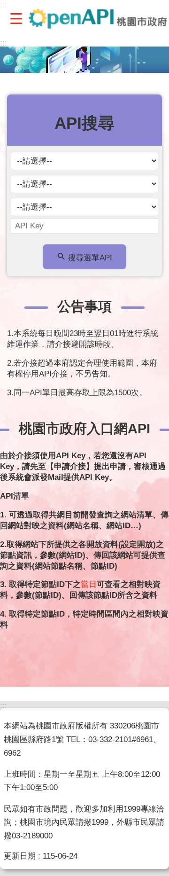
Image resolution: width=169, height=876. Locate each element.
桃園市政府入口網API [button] (84, 428)
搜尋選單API (90, 257)
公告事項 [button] (84, 306)
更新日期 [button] (20, 856)
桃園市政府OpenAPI (98, 19)
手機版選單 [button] (16, 18)
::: (3, 43)
